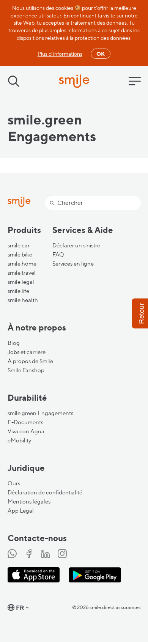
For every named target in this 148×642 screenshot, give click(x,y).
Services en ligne (73, 263)
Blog (14, 343)
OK (100, 53)
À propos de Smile (30, 361)
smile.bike (20, 254)
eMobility (19, 440)
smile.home (22, 263)
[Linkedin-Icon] (45, 554)
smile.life (18, 291)
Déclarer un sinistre (76, 245)
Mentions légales (29, 501)
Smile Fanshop (26, 370)
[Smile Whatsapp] (12, 554)
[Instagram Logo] (62, 554)
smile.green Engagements (40, 413)
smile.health (23, 300)
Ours (14, 483)
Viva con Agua (26, 431)
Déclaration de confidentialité (45, 492)
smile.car (19, 245)
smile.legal (21, 282)
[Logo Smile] (74, 82)
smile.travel (22, 272)
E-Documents (25, 422)
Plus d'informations (60, 53)
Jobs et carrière (27, 352)
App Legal (21, 510)
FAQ (58, 254)
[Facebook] (28, 554)
